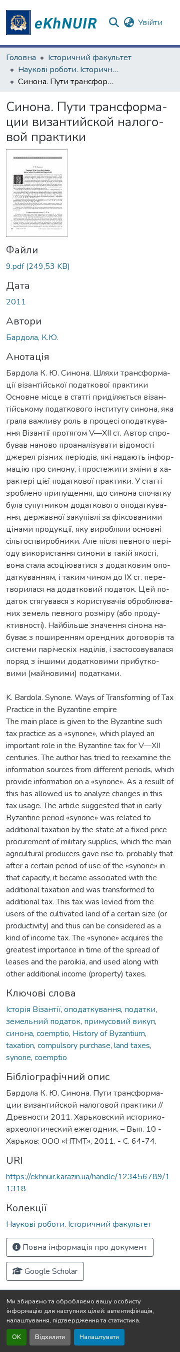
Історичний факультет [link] (90, 57)
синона (19, 1033)
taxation (20, 1045)
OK (16, 1336)
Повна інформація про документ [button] (83, 1247)
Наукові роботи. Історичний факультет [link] (68, 69)
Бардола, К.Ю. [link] (32, 337)
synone (18, 1057)
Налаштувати (99, 1336)
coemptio (52, 1033)
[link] (90, 266)
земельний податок (43, 1021)
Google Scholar (50, 1271)
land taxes (132, 1045)
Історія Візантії (33, 1009)
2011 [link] (16, 301)
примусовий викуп (119, 1021)
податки (140, 1009)
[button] (53, 22)
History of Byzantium (108, 1033)
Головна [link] (21, 57)
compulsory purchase (74, 1045)
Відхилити (50, 1336)
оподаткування (92, 1009)
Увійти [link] (150, 22)
